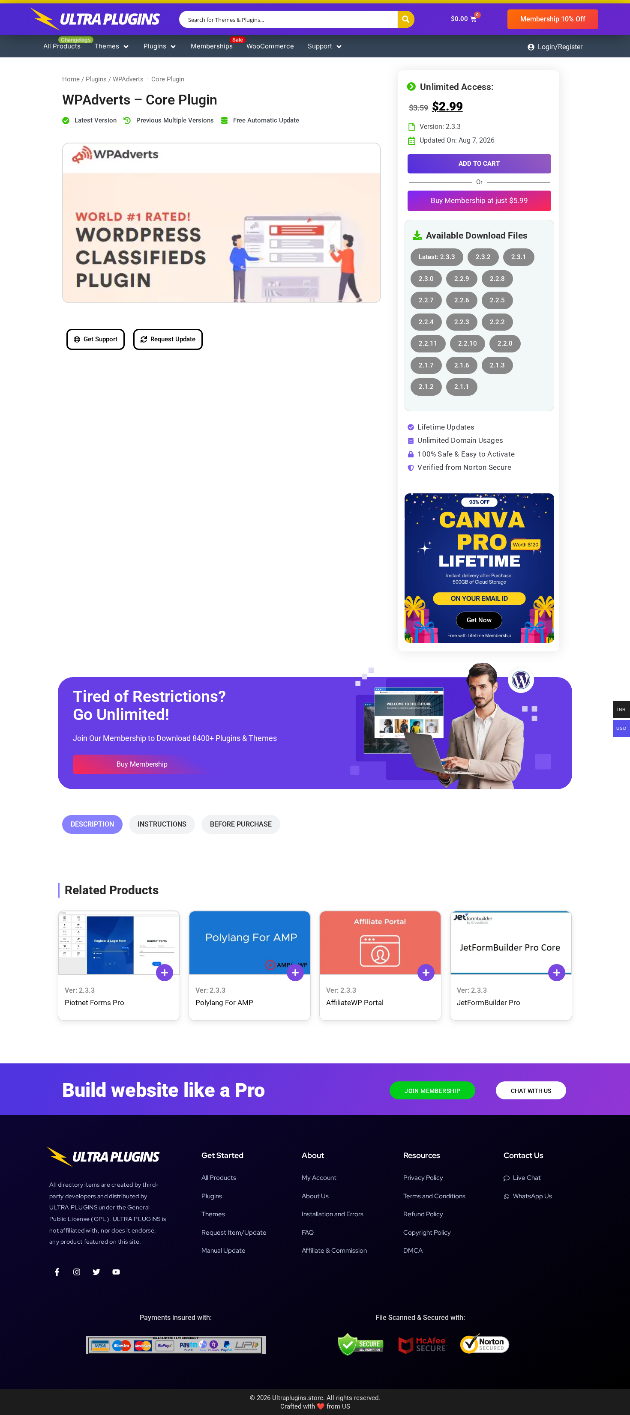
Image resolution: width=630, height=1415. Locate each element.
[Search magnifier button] (405, 19)
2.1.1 (461, 384)
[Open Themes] (126, 46)
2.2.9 (461, 276)
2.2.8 (497, 276)
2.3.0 (426, 276)
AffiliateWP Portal (355, 1002)
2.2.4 (426, 319)
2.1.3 (497, 363)
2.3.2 (483, 254)
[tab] (92, 824)
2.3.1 (518, 254)
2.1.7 (426, 363)
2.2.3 (461, 319)
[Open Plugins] (173, 46)
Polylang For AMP (224, 1002)
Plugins (96, 79)
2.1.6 (461, 363)
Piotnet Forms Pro (94, 1002)
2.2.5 (497, 298)
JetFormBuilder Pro (488, 1002)
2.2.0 (505, 341)
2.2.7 (426, 298)
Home (71, 79)
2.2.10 (467, 341)
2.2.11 (428, 341)
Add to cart (479, 163)
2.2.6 (461, 298)
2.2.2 (497, 319)
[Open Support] (339, 46)
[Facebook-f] (57, 1272)
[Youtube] (116, 1272)
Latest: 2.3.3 (437, 254)
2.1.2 (426, 384)
